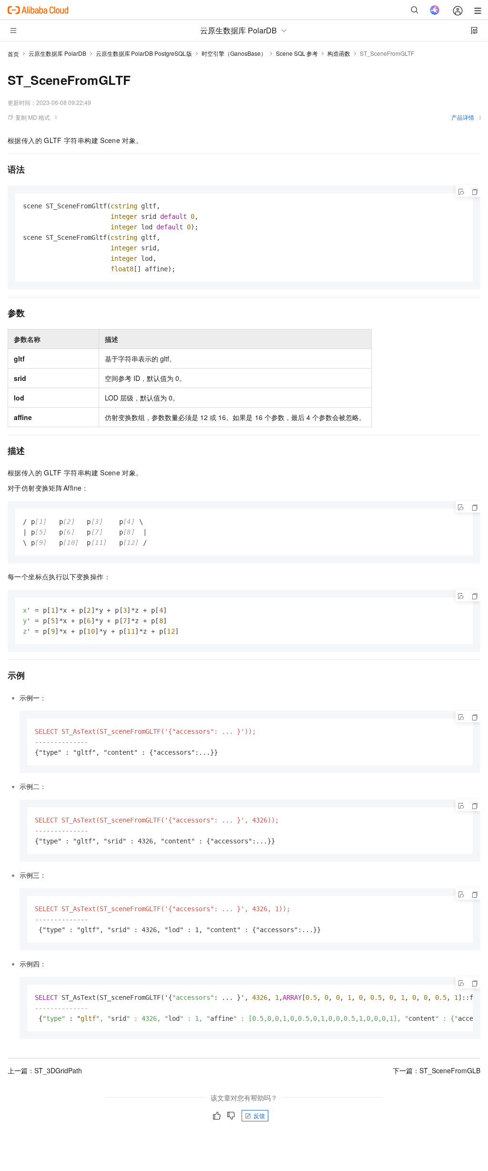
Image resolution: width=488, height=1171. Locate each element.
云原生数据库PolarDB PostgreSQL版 (144, 53)
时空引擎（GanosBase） (234, 53)
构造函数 (338, 53)
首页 (13, 54)
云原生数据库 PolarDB (57, 53)
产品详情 (462, 117)
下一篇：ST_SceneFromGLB (436, 1070)
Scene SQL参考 (297, 53)
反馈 (259, 1115)
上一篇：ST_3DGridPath (45, 1070)
